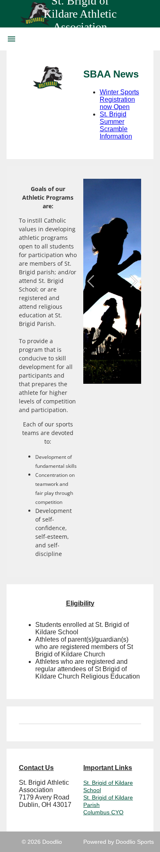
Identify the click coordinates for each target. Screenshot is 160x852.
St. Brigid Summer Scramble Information (116, 125)
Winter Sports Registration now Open (119, 99)
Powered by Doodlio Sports (118, 841)
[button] (91, 281)
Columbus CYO (103, 812)
